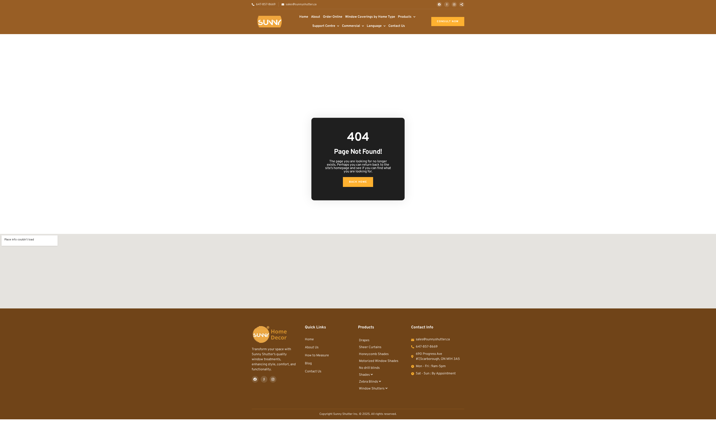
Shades (364, 375)
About (315, 17)
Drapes (364, 340)
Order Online (332, 17)
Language (374, 26)
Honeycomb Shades (374, 354)
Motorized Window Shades (378, 361)
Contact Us (396, 26)
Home (303, 17)
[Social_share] (461, 4)
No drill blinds (369, 368)
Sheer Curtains (370, 347)
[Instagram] (454, 4)
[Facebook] (439, 4)
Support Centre (323, 26)
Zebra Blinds (368, 382)
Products (405, 17)
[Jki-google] (446, 4)
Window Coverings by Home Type (370, 17)
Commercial (351, 26)
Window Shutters (371, 389)
